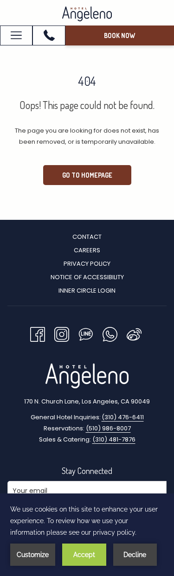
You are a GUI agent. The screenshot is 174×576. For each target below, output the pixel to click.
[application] (87, 534)
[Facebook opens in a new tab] (37, 333)
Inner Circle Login (87, 290)
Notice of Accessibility (87, 277)
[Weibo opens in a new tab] (134, 333)
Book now (119, 35)
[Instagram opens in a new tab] (61, 333)
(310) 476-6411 (123, 417)
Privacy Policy (87, 263)
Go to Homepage (87, 175)
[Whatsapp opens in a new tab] (110, 333)
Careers (87, 250)
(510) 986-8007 (108, 428)
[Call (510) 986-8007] (49, 35)
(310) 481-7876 (113, 439)
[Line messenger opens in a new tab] (85, 333)
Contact (87, 236)
